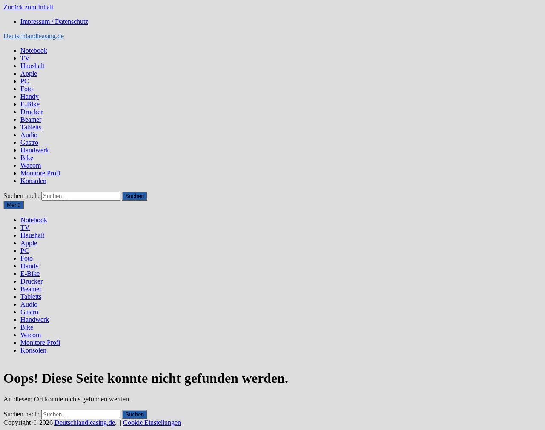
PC (24, 81)
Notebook (33, 50)
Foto (26, 88)
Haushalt (32, 65)
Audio (28, 134)
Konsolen (33, 180)
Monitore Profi (40, 173)
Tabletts (30, 127)
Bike (26, 157)
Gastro (29, 142)
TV (25, 58)
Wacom (30, 165)
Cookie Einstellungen (152, 422)
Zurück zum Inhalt (28, 7)
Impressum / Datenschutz (54, 21)
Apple (28, 73)
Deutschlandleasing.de (33, 36)
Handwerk (34, 150)
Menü (13, 205)
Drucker (31, 111)
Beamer (30, 119)
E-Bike (30, 104)
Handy (29, 96)
